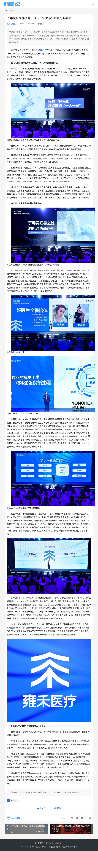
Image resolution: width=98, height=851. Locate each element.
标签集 (48, 843)
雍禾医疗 (43, 50)
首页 (6, 11)
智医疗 (40, 24)
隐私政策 (57, 843)
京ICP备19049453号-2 (68, 847)
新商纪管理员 (12, 24)
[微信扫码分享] (72, 818)
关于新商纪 (38, 843)
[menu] (92, 4)
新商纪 (14, 792)
